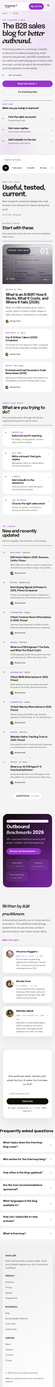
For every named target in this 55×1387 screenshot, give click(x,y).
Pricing (8, 1287)
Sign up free (36, 6)
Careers (9, 1350)
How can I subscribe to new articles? (20, 1219)
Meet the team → (11, 940)
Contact (9, 1355)
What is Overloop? (14, 1233)
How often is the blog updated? (23, 1173)
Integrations (11, 1298)
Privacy (8, 1360)
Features (9, 1282)
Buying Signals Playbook (16, 1319)
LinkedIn (30, 168)
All (6, 168)
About (8, 1344)
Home (4, 13)
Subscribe (27, 1101)
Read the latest (27, 84)
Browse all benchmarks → (24, 851)
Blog (7, 1313)
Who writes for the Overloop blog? (24, 1159)
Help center (11, 1329)
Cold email (17, 168)
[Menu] (48, 6)
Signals (8, 1293)
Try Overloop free (27, 92)
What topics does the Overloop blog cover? (22, 1144)
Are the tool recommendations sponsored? (22, 1187)
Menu (48, 6)
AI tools (43, 168)
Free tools (10, 1324)
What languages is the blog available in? (20, 1203)
